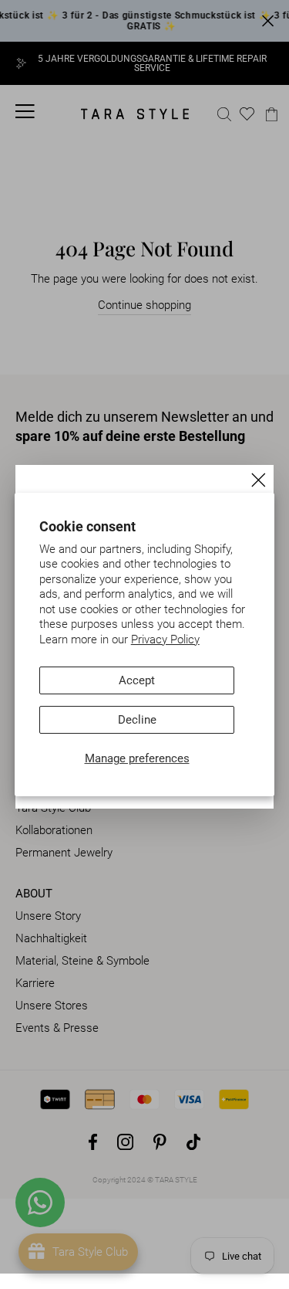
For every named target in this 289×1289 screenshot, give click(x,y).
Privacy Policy (165, 639)
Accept (137, 680)
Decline (137, 720)
